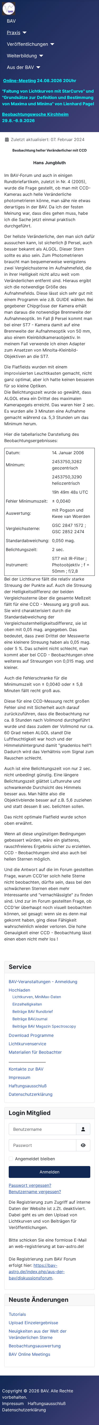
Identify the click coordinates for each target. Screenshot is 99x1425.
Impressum (19, 1077)
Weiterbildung (22, 55)
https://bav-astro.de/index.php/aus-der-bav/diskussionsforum (37, 1272)
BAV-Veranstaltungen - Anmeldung (43, 981)
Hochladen (19, 990)
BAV (11, 21)
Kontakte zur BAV (26, 1069)
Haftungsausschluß (28, 1085)
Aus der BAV (20, 67)
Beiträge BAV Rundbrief (32, 1011)
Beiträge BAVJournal (29, 1019)
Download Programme (31, 1035)
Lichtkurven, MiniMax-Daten (36, 996)
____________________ (27, 1060)
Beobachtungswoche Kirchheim (35, 114)
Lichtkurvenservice (27, 1043)
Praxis (13, 32)
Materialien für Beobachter (35, 1052)
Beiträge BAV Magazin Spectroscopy (44, 1026)
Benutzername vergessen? (35, 1191)
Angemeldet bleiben (35, 1158)
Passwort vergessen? (30, 1185)
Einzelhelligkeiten (27, 1004)
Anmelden (49, 1171)
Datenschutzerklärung (31, 1094)
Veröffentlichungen (27, 44)
